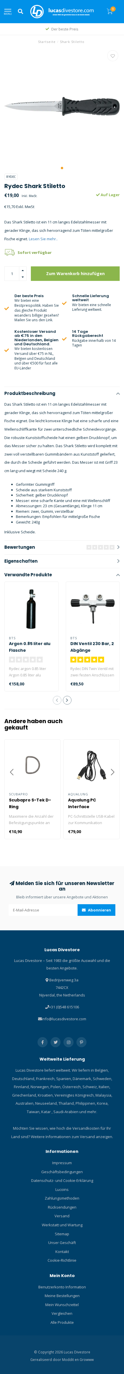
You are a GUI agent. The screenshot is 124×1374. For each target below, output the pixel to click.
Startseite (47, 41)
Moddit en (71, 1359)
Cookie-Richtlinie (62, 1260)
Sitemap (62, 1233)
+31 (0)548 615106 (64, 1007)
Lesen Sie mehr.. (43, 238)
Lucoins (62, 1189)
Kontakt (62, 1251)
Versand (62, 1215)
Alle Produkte (62, 1322)
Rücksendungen (62, 1207)
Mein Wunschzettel (62, 1304)
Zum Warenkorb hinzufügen (75, 273)
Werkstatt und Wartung (62, 1224)
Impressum (62, 1162)
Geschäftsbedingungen (62, 1171)
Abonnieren (99, 910)
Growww (87, 1359)
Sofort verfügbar (35, 252)
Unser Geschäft (62, 1242)
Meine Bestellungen (62, 1295)
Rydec (11, 177)
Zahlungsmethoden (62, 1198)
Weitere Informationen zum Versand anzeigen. (72, 1136)
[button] (62, 168)
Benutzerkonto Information (62, 1287)
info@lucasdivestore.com (64, 1018)
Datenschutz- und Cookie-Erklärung (62, 1180)
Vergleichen (62, 1313)
